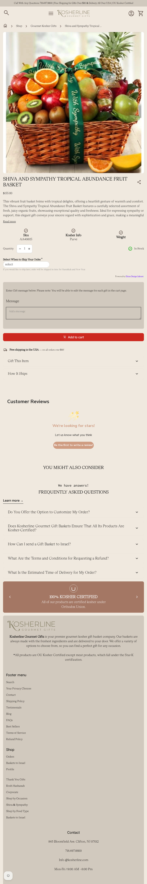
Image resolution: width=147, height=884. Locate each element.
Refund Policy (14, 739)
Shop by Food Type (17, 811)
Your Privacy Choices (18, 688)
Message (12, 301)
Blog (8, 714)
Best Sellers (13, 726)
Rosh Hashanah (15, 786)
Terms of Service (16, 733)
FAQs (9, 720)
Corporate (12, 792)
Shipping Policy (15, 701)
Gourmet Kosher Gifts (43, 26)
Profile (10, 769)
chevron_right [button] (137, 597)
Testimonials (13, 707)
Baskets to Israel (15, 763)
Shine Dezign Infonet (135, 276)
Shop (19, 26)
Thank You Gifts (15, 779)
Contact (11, 695)
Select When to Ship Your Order (22, 259)
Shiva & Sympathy (17, 805)
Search (10, 682)
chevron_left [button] (10, 597)
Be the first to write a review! (73, 445)
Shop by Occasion (16, 798)
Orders (10, 756)
